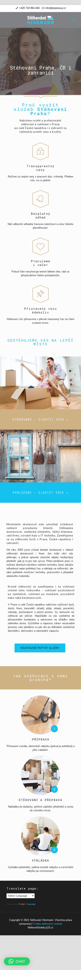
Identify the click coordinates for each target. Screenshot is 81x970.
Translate (30, 904)
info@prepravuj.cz (55, 8)
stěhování (27, 124)
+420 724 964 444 (29, 8)
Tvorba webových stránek (47, 923)
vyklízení (43, 124)
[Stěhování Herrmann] (40, 20)
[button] (17, 961)
